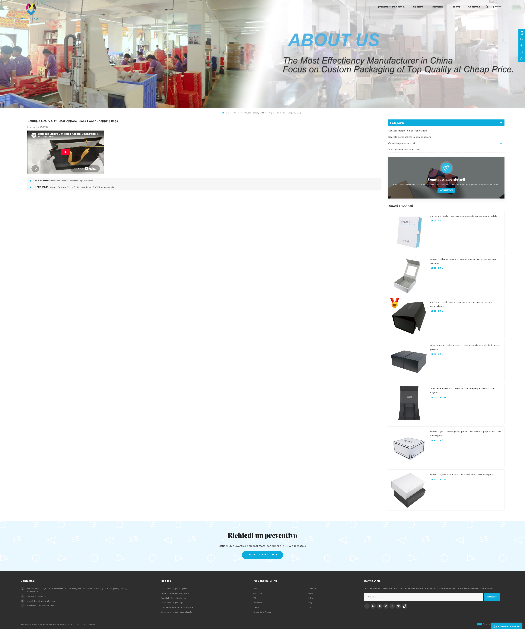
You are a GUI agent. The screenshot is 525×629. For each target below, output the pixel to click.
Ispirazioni (257, 593)
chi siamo (418, 6)
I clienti (456, 6)
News (310, 593)
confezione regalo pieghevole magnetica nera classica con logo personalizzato (461, 304)
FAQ (254, 598)
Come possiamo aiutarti (446, 179)
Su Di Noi (312, 589)
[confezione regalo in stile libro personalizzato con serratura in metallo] (409, 231)
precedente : (42, 180)
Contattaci (474, 6)
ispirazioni (437, 6)
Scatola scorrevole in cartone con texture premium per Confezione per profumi (465, 347)
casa (226, 113)
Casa (255, 589)
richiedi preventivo (261, 555)
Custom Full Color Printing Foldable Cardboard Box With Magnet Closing (82, 187)
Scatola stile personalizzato (404, 149)
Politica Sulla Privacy (262, 612)
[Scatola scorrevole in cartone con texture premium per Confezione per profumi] (409, 360)
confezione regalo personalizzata (176, 612)
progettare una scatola (391, 6)
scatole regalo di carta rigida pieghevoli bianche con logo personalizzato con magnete (465, 433)
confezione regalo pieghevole (175, 593)
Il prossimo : (42, 187)
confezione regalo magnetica (174, 589)
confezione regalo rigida (173, 603)
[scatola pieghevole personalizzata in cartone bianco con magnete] (409, 490)
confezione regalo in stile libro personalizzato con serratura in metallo (463, 216)
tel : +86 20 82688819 (36, 596)
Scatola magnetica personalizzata (408, 130)
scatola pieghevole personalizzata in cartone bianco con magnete (462, 474)
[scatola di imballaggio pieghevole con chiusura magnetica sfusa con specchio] (409, 274)
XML (310, 607)
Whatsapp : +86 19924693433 (40, 606)
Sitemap (256, 607)
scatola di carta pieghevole (173, 598)
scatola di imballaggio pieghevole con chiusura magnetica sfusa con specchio (463, 261)
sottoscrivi (492, 597)
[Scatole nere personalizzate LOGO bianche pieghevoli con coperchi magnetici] (409, 403)
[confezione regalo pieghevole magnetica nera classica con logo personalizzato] (409, 317)
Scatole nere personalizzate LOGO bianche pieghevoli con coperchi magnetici (463, 390)
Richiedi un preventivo (509, 626)
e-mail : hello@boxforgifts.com (41, 601)
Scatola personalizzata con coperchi (409, 137)
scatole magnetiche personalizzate (177, 607)
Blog (310, 603)
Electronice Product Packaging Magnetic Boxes (71, 181)
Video (236, 113)
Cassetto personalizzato (402, 143)
